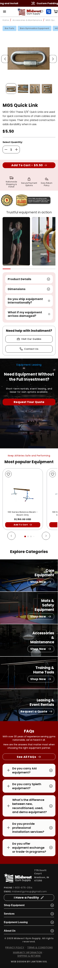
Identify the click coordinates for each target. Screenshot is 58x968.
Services (9, 913)
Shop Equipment (14, 905)
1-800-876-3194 (22, 887)
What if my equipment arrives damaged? (25, 314)
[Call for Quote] (48, 11)
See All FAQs (26, 757)
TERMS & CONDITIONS (40, 947)
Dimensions (16, 289)
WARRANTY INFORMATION (27, 952)
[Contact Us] (29, 402)
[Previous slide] (5, 59)
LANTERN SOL (39, 961)
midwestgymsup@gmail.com (29, 891)
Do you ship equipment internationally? (25, 300)
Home (6, 20)
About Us (9, 930)
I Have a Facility (26, 897)
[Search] (42, 11)
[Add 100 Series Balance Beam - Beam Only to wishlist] (8, 474)
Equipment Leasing (16, 922)
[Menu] (4, 11)
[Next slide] (53, 59)
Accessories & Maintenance (27, 20)
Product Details (19, 279)
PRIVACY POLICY (14, 947)
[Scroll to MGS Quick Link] (11, 88)
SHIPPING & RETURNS (29, 955)
